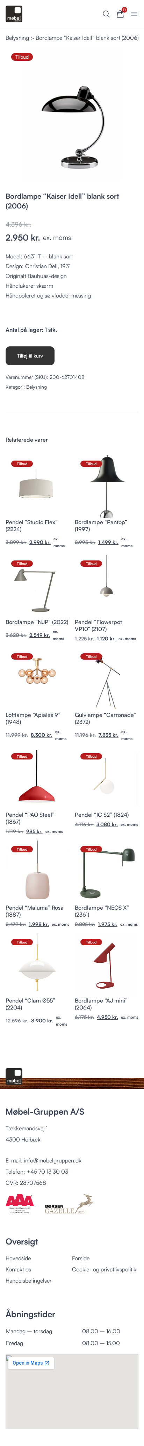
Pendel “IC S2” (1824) (102, 814)
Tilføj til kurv (30, 356)
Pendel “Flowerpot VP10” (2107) (98, 625)
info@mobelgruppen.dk (52, 1160)
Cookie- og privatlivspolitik (104, 1269)
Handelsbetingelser (29, 1280)
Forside (80, 1258)
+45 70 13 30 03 (47, 1171)
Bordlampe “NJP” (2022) (37, 621)
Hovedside (18, 1258)
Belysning (17, 37)
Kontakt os (18, 1269)
